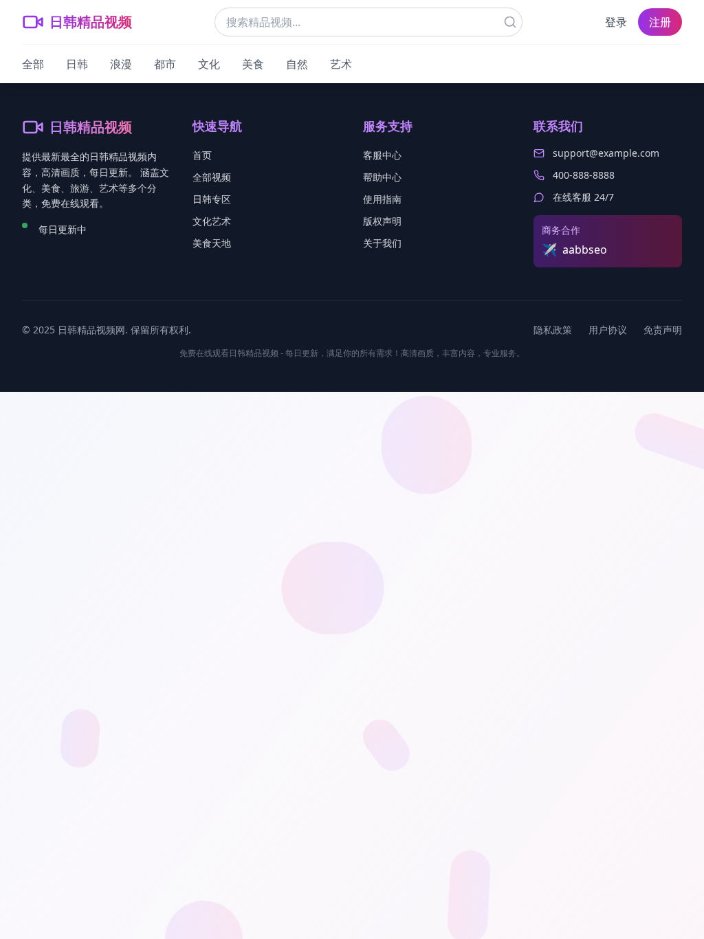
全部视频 (211, 177)
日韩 (77, 63)
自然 (297, 63)
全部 (33, 63)
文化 (209, 63)
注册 (660, 22)
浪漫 (121, 63)
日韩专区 (211, 199)
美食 (253, 63)
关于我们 (382, 243)
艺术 (341, 63)
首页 (202, 155)
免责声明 (663, 329)
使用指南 (382, 199)
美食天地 (211, 243)
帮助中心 (382, 177)
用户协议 (607, 329)
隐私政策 (553, 329)
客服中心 (382, 155)
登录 (616, 22)
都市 (165, 63)
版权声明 (382, 221)
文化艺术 (211, 221)
